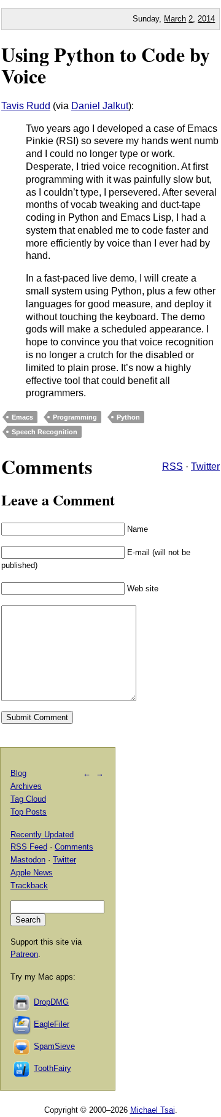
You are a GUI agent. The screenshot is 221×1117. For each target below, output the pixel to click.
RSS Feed (28, 846)
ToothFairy (52, 1068)
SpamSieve (54, 1046)
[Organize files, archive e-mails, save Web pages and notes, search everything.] (22, 1024)
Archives (26, 786)
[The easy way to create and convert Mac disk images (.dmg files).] (22, 1002)
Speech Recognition (44, 432)
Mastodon (27, 859)
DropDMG (51, 1002)
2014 (206, 18)
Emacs (22, 417)
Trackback (29, 885)
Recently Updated (42, 834)
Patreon (24, 954)
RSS (172, 466)
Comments (74, 846)
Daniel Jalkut (99, 106)
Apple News (31, 872)
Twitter (205, 466)
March (175, 18)
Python (128, 417)
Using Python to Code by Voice (105, 65)
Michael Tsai (152, 1110)
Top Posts (28, 811)
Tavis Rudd (25, 106)
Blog (18, 773)
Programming (75, 417)
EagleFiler (51, 1024)
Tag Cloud (28, 799)
